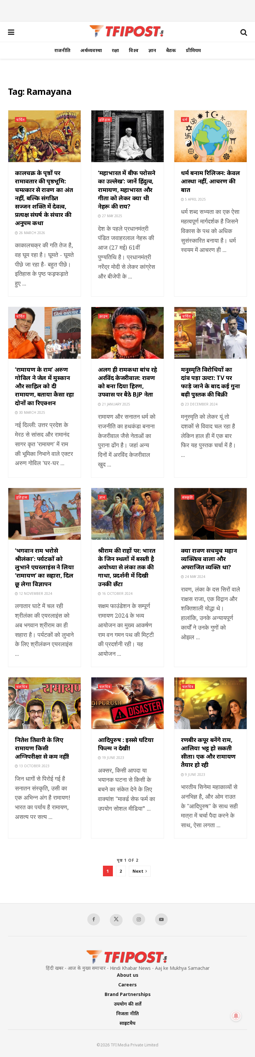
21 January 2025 (115, 404)
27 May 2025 (111, 216)
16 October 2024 (116, 593)
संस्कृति (187, 497)
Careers (127, 984)
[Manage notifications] (236, 1016)
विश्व (133, 50)
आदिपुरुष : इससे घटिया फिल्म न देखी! (126, 744)
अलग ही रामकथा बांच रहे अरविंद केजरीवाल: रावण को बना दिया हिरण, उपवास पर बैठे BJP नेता (127, 382)
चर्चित (20, 119)
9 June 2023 (194, 774)
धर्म (185, 119)
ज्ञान (152, 50)
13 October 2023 (33, 766)
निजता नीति (127, 1013)
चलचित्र (22, 686)
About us (127, 975)
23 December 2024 (200, 404)
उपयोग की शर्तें (127, 1004)
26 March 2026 (31, 232)
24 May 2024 (194, 576)
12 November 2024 (35, 593)
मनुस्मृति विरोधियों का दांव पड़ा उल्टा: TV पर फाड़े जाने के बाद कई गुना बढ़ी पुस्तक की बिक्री (210, 382)
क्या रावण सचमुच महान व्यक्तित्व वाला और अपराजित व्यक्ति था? (209, 558)
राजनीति (62, 50)
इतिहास (105, 119)
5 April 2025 (195, 199)
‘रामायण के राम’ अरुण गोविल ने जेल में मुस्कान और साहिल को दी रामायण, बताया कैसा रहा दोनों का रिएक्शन (44, 386)
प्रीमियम (193, 50)
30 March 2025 (31, 412)
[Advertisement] (127, 10)
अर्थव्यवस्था (91, 50)
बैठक (171, 50)
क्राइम (103, 316)
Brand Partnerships (128, 994)
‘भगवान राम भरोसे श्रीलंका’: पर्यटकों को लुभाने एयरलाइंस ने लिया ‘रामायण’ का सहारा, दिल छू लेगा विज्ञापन (44, 567)
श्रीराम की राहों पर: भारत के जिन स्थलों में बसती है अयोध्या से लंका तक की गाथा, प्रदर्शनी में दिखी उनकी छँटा (126, 567)
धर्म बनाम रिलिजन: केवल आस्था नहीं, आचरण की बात (210, 181)
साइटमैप (127, 1023)
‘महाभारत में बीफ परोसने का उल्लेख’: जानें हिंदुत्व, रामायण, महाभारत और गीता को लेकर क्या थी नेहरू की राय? (126, 189)
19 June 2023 (112, 757)
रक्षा (115, 50)
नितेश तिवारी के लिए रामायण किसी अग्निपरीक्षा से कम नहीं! (42, 748)
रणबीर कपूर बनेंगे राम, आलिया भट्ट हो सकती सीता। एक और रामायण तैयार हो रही (208, 752)
